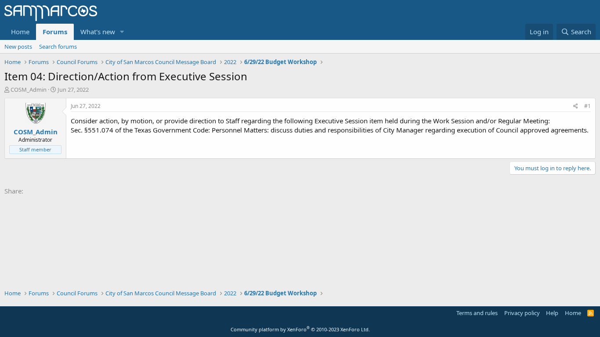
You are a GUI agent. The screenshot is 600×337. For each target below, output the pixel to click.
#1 (587, 106)
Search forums (58, 46)
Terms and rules (477, 313)
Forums (55, 31)
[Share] (575, 106)
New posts (18, 46)
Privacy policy (522, 313)
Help (552, 313)
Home (20, 31)
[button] (122, 32)
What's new (97, 31)
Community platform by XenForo (300, 329)
